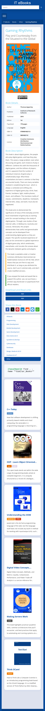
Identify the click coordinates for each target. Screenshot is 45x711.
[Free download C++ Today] (22, 393)
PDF (22, 294)
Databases (10, 347)
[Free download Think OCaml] (22, 653)
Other (8, 359)
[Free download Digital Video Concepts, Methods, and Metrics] (22, 551)
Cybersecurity (11, 344)
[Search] (41, 7)
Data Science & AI (12, 336)
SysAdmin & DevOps (13, 340)
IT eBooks (6, 22)
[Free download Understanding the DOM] (22, 499)
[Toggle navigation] (4, 16)
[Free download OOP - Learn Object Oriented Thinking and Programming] (22, 446)
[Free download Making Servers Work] (22, 600)
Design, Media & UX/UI (14, 351)
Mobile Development (13, 328)
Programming (11, 320)
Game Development (13, 332)
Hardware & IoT (12, 355)
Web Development (13, 324)
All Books (9, 316)
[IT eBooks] (22, 3)
